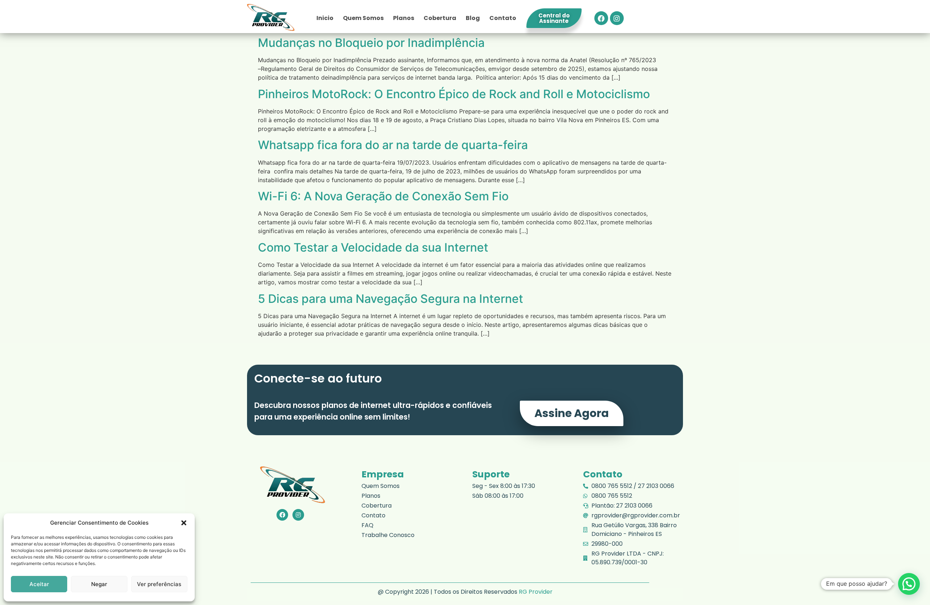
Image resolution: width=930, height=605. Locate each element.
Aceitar (39, 584)
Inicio (324, 18)
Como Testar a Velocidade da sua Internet (373, 247)
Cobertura (440, 18)
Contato (502, 18)
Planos (403, 18)
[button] (183, 522)
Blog (473, 18)
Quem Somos (363, 18)
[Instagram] (617, 18)
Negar (99, 584)
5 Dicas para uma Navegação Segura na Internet (390, 299)
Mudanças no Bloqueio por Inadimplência (371, 43)
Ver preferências (159, 584)
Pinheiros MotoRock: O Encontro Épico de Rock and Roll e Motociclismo (454, 94)
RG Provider (536, 592)
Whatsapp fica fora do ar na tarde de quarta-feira (393, 145)
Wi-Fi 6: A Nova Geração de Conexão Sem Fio (383, 196)
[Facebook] (601, 18)
